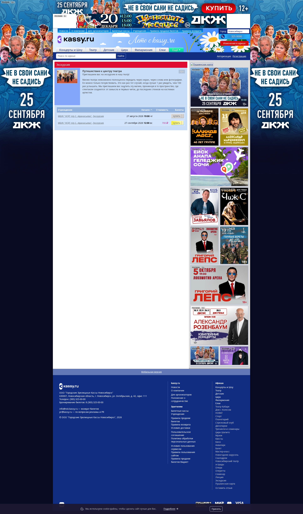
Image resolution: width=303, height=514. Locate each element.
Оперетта (220, 470)
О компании (78, 30)
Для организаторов (98, 30)
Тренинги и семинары (227, 428)
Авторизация (224, 56)
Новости (63, 30)
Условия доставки (180, 427)
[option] (151, 21)
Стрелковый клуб (224, 422)
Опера (218, 467)
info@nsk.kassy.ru (68, 408)
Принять (216, 508)
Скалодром (221, 457)
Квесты (219, 438)
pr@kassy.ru (65, 411)
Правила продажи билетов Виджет (180, 460)
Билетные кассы (121, 30)
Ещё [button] (175, 50)
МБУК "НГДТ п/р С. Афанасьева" (75, 116)
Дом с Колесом (223, 409)
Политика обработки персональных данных (183, 440)
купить (176, 115)
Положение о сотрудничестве (179, 399)
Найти (121, 55)
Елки (162, 50)
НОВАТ (219, 412)
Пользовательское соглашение (181, 433)
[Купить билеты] (68, 386)
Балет (218, 448)
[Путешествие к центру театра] (67, 76)
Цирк (124, 50)
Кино (218, 441)
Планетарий (222, 419)
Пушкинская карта (225, 483)
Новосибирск (235, 31)
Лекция (219, 477)
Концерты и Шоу (70, 50)
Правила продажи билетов (164, 30)
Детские (109, 50)
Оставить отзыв (223, 487)
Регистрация (239, 56)
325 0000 (236, 36)
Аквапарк (220, 445)
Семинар (220, 474)
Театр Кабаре (222, 406)
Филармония (143, 50)
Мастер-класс (222, 451)
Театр (93, 50)
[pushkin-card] (201, 64)
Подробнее (169, 508)
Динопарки (221, 425)
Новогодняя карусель (226, 454)
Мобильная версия (151, 371)
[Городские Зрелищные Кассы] (74, 40)
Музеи (218, 435)
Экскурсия (98, 116)
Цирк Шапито (222, 432)
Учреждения (139, 30)
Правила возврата (191, 30)
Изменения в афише (234, 43)
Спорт (218, 416)
